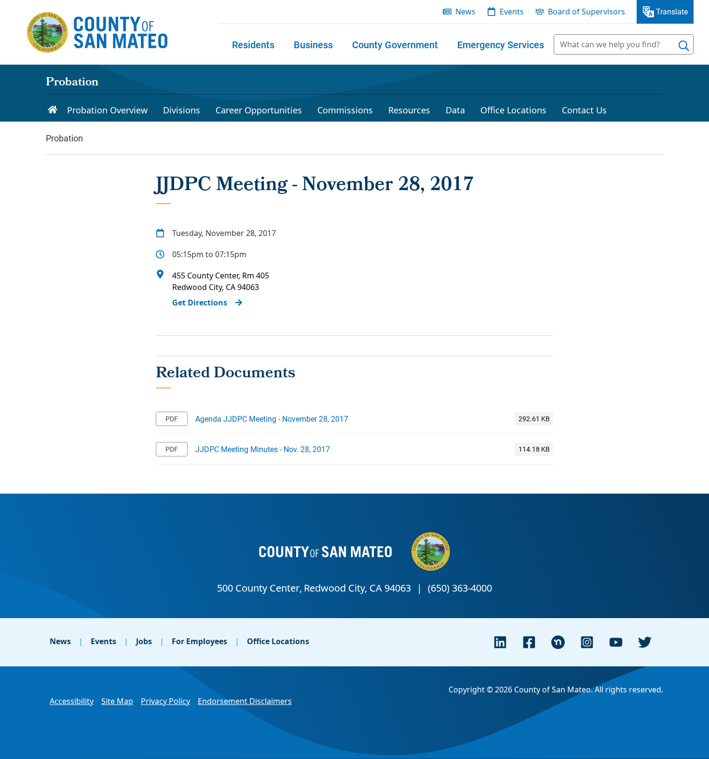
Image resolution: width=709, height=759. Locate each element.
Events (103, 641)
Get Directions (199, 302)
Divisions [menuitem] (181, 110)
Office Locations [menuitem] (513, 110)
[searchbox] (624, 44)
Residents (253, 44)
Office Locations (278, 641)
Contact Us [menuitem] (584, 110)
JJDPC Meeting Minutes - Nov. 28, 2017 (262, 449)
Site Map (117, 701)
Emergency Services (500, 44)
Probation (72, 83)
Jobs (144, 641)
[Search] (684, 46)
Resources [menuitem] (409, 110)
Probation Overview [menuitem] (107, 110)
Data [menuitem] (455, 110)
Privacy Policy (165, 701)
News (60, 641)
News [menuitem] (465, 11)
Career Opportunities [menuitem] (259, 110)
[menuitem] (253, 44)
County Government (395, 44)
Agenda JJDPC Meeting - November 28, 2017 (271, 419)
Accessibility (72, 701)
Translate (672, 11)
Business (313, 44)
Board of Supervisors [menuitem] (586, 11)
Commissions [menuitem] (345, 110)
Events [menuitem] (512, 11)
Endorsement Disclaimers (245, 701)
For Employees (199, 641)
